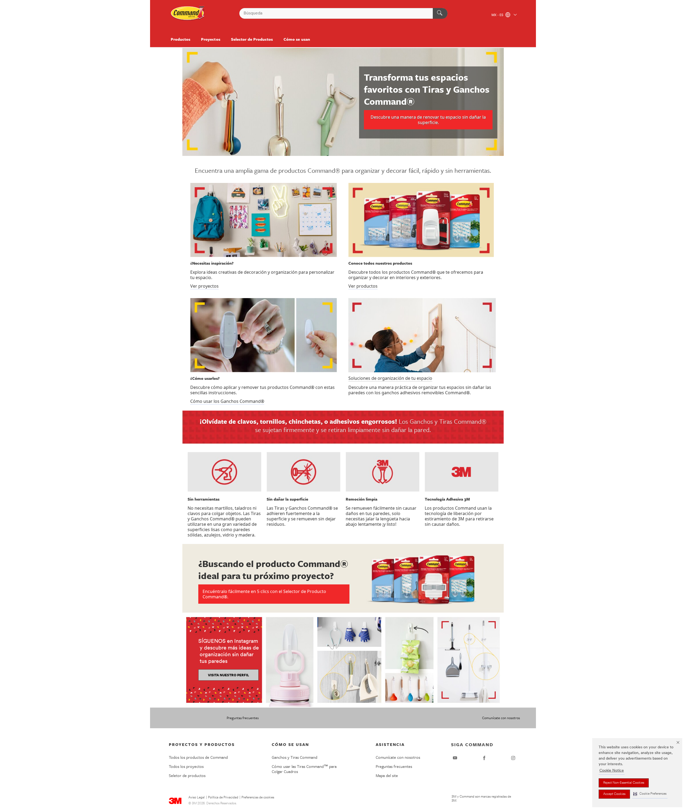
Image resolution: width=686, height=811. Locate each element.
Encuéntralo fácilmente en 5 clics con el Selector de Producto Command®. (264, 594)
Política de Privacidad (223, 797)
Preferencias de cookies (257, 797)
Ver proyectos (204, 286)
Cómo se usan (297, 39)
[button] (650, 794)
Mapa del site (387, 775)
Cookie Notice (611, 771)
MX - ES (497, 15)
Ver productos (363, 286)
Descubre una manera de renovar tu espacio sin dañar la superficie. (428, 119)
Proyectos (210, 39)
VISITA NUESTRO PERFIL (228, 675)
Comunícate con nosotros (501, 717)
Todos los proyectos (186, 766)
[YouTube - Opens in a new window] (455, 758)
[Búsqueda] (440, 13)
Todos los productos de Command (198, 757)
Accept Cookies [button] (614, 794)
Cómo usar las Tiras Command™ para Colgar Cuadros (304, 768)
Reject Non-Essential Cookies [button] (623, 782)
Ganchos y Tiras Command (294, 757)
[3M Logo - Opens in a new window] (187, 13)
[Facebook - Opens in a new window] (484, 758)
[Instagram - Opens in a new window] (513, 758)
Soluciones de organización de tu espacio (390, 378)
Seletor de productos (187, 775)
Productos (180, 39)
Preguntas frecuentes (243, 717)
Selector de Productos (252, 39)
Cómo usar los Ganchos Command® (227, 401)
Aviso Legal (196, 797)
